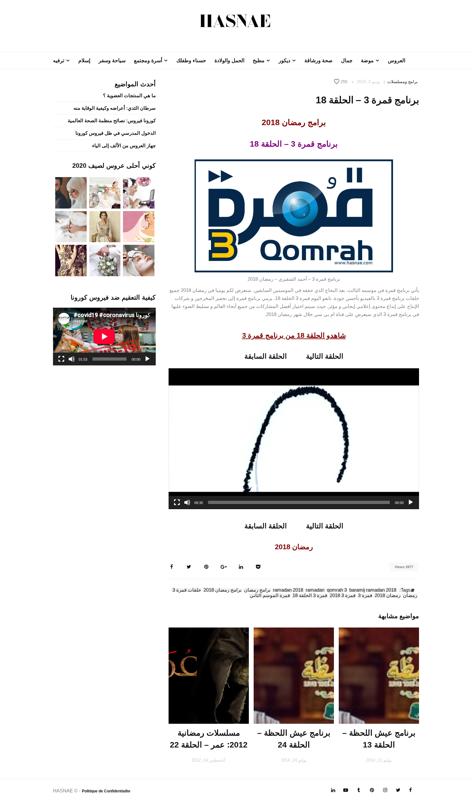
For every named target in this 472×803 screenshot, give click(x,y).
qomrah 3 (337, 590)
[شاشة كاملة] (177, 502)
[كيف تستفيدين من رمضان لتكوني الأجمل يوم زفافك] (138, 226)
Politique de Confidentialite (106, 791)
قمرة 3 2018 (342, 596)
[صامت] (187, 502)
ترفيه (58, 60)
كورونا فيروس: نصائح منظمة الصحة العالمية (112, 120)
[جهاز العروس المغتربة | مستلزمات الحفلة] (71, 226)
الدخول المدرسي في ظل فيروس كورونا (115, 133)
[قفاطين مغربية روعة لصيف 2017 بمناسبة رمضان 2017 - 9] (105, 226)
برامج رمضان (257, 590)
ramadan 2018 (288, 590)
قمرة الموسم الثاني (270, 596)
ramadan (315, 590)
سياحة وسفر (112, 60)
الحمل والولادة (229, 60)
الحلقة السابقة (265, 356)
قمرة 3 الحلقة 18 (310, 596)
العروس (396, 60)
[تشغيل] (410, 502)
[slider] (299, 502)
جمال (347, 60)
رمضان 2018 (387, 596)
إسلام (84, 60)
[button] (294, 438)
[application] (294, 438)
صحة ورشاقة (318, 60)
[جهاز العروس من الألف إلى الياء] (138, 192)
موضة (367, 60)
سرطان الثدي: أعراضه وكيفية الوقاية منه (115, 108)
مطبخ (259, 60)
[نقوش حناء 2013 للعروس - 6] (71, 260)
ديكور (284, 60)
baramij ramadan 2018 (372, 590)
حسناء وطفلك (191, 60)
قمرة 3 (365, 596)
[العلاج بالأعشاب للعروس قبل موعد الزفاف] (138, 260)
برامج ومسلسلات (402, 81)
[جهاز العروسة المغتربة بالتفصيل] (105, 192)
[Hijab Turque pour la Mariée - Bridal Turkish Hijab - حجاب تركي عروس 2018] (71, 192)
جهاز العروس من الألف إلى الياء (124, 145)
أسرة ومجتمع (148, 60)
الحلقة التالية (324, 356)
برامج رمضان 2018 (222, 590)
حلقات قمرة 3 (186, 590)
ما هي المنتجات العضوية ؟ (129, 95)
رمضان (410, 596)
